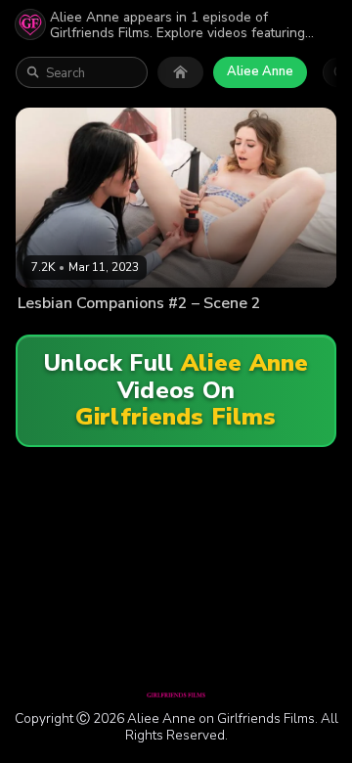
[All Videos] (180, 72)
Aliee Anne (260, 71)
